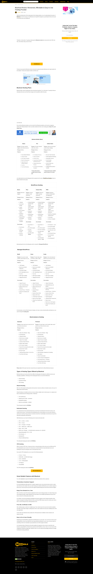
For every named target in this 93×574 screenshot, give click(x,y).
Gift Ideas (56, 1)
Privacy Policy (33, 547)
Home (16, 4)
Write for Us (33, 551)
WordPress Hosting (47, 178)
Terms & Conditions (34, 549)
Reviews (41, 1)
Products (51, 1)
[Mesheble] (7, 1)
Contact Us (33, 545)
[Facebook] (11, 16)
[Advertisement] (37, 29)
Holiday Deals (62, 1)
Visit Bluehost (37, 63)
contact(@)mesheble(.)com (19, 561)
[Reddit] (11, 30)
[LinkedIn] (11, 21)
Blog (68, 1)
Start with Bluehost (37, 470)
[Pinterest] (11, 24)
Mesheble (19, 12)
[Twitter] (11, 19)
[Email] (11, 27)
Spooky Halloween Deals (35, 553)
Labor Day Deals (34, 555)
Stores (46, 1)
